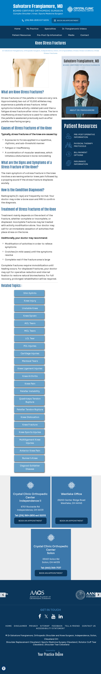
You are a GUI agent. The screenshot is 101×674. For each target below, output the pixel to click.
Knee (76, 51)
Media (71, 35)
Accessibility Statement (50, 628)
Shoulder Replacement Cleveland (23, 642)
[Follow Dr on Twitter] (46, 616)
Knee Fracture (30, 424)
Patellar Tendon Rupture (30, 409)
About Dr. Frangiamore (82, 110)
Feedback (57, 626)
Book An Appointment (30, 521)
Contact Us (89, 626)
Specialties (50, 28)
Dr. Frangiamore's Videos (74, 28)
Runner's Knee (30, 458)
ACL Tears (30, 323)
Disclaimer (20, 626)
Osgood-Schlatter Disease (30, 467)
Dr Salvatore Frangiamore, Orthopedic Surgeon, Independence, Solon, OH (32, 51)
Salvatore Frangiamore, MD (81, 61)
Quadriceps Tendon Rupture (30, 400)
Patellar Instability (30, 391)
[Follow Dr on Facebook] (39, 616)
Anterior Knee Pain (30, 450)
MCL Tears (29, 331)
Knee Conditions (86, 51)
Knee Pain (30, 383)
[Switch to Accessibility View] (4, 668)
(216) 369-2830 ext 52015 (37, 20)
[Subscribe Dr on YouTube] (53, 616)
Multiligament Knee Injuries (29, 441)
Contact (84, 35)
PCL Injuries (30, 346)
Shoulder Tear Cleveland (57, 644)
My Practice (32, 28)
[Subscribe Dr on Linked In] (61, 616)
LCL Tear (30, 338)
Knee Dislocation (30, 417)
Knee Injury (30, 301)
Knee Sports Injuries (30, 432)
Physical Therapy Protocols (83, 144)
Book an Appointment (67, 20)
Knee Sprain (29, 316)
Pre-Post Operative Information (84, 135)
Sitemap (45, 626)
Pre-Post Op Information (49, 35)
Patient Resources (21, 35)
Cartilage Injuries (30, 353)
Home (17, 28)
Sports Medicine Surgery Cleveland (59, 642)
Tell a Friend (72, 626)
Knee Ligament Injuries (29, 368)
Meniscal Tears (30, 361)
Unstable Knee (30, 308)
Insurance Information (81, 162)
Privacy (33, 626)
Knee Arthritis (30, 376)
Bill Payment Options (80, 153)
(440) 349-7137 (53, 568)
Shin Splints (29, 293)
